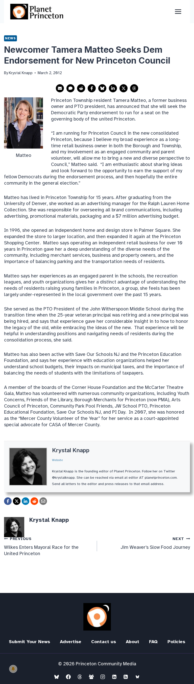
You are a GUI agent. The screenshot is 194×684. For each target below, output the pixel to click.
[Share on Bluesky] (102, 88)
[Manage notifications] (13, 669)
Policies (176, 641)
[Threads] (80, 676)
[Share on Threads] (134, 88)
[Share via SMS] (70, 88)
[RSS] (126, 676)
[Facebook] (68, 676)
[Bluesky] (56, 676)
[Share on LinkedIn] (113, 88)
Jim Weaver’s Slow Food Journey (155, 543)
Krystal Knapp (70, 450)
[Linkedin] (114, 676)
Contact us (103, 641)
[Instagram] (103, 676)
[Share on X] (123, 88)
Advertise (70, 641)
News (10, 38)
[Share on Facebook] (92, 88)
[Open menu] (178, 11)
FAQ (153, 641)
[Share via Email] (60, 88)
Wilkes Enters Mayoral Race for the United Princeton (41, 546)
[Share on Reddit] (81, 88)
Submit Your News (29, 641)
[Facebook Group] (91, 676)
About (132, 641)
